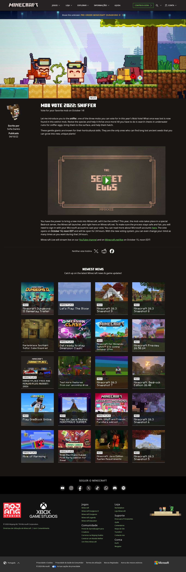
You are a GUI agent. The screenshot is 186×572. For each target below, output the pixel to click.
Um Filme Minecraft (89, 542)
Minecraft (85, 508)
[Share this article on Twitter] (96, 251)
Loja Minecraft (120, 511)
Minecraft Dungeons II (90, 511)
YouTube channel (88, 239)
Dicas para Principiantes (124, 519)
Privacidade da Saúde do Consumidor (69, 563)
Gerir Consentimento (41, 528)
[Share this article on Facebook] (112, 251)
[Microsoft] (162, 562)
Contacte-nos (120, 535)
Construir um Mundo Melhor (92, 538)
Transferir (118, 532)
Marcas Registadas (111, 563)
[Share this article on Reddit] (104, 251)
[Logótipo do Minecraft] (23, 5)
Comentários (119, 525)
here (154, 227)
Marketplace (119, 508)
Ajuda (117, 522)
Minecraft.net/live (114, 239)
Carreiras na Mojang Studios (92, 535)
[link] (62, 488)
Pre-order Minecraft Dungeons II (101, 15)
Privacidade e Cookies (44, 563)
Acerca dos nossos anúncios (131, 563)
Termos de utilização (93, 563)
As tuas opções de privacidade (68, 566)
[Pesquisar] (159, 5)
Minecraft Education (89, 521)
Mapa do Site (120, 529)
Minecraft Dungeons (89, 514)
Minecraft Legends (89, 517)
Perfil (117, 543)
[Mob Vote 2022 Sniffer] (106, 180)
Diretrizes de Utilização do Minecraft (17, 528)
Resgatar (118, 546)
